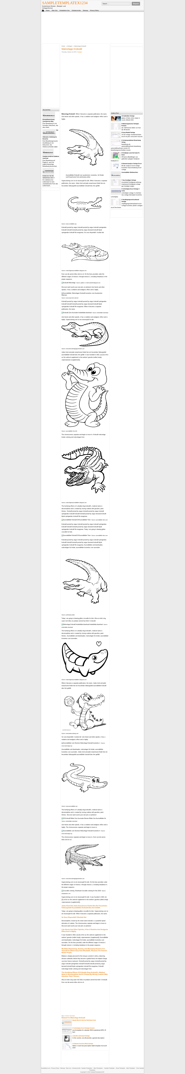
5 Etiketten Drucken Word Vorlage (82, 1043)
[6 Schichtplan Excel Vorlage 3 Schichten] (116, 192)
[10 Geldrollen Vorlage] (116, 120)
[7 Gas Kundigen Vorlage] (116, 185)
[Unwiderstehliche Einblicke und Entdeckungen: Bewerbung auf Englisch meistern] (48, 153)
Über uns (54, 10)
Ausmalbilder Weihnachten (130, 172)
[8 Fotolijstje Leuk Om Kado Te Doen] (116, 158)
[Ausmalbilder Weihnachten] (116, 175)
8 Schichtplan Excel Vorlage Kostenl (83, 1028)
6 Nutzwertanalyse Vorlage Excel (132, 163)
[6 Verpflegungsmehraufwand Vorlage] (116, 205)
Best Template (131, 1068)
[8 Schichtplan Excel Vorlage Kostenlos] (67, 1031)
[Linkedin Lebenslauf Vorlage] (66, 1041)
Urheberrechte (76, 10)
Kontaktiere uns (65, 10)
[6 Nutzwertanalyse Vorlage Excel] (116, 169)
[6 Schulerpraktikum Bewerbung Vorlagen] (116, 145)
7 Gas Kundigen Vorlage (129, 180)
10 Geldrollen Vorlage (128, 116)
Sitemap (85, 10)
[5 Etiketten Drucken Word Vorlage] (67, 1049)
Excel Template (120, 1068)
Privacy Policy (94, 10)
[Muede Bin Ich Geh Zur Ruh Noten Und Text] (67, 1022)
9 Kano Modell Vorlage (128, 132)
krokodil (66, 1015)
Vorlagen (69, 46)
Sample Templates (86, 1068)
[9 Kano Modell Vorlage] (116, 137)
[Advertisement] (92, 27)
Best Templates (98, 1068)
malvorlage (72, 1015)
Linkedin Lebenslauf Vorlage (81, 1036)
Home (48, 10)
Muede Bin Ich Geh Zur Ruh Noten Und (84, 1020)
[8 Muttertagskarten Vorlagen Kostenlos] (116, 129)
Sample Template (109, 1068)
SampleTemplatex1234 (65, 3)
